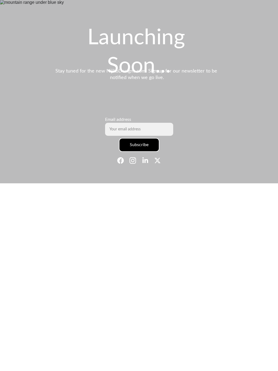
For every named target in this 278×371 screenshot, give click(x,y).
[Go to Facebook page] (123, 160)
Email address (118, 119)
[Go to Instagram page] (135, 160)
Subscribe (139, 145)
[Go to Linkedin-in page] (148, 160)
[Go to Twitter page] (157, 160)
